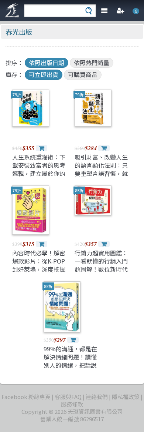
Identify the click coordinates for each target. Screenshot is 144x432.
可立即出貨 (43, 74)
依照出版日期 (46, 62)
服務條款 (72, 404)
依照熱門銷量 (91, 62)
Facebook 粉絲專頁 (26, 397)
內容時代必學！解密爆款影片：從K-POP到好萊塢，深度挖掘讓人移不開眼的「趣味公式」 (38, 269)
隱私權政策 (126, 397)
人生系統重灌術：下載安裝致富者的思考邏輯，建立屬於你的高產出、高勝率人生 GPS (38, 174)
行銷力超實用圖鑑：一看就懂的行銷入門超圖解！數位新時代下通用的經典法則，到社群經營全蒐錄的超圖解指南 (101, 273)
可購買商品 (82, 74)
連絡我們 (97, 397)
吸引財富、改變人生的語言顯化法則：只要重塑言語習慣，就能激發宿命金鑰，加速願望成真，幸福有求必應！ (101, 178)
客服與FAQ (68, 397)
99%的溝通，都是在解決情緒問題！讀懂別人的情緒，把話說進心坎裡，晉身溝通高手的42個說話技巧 (70, 365)
